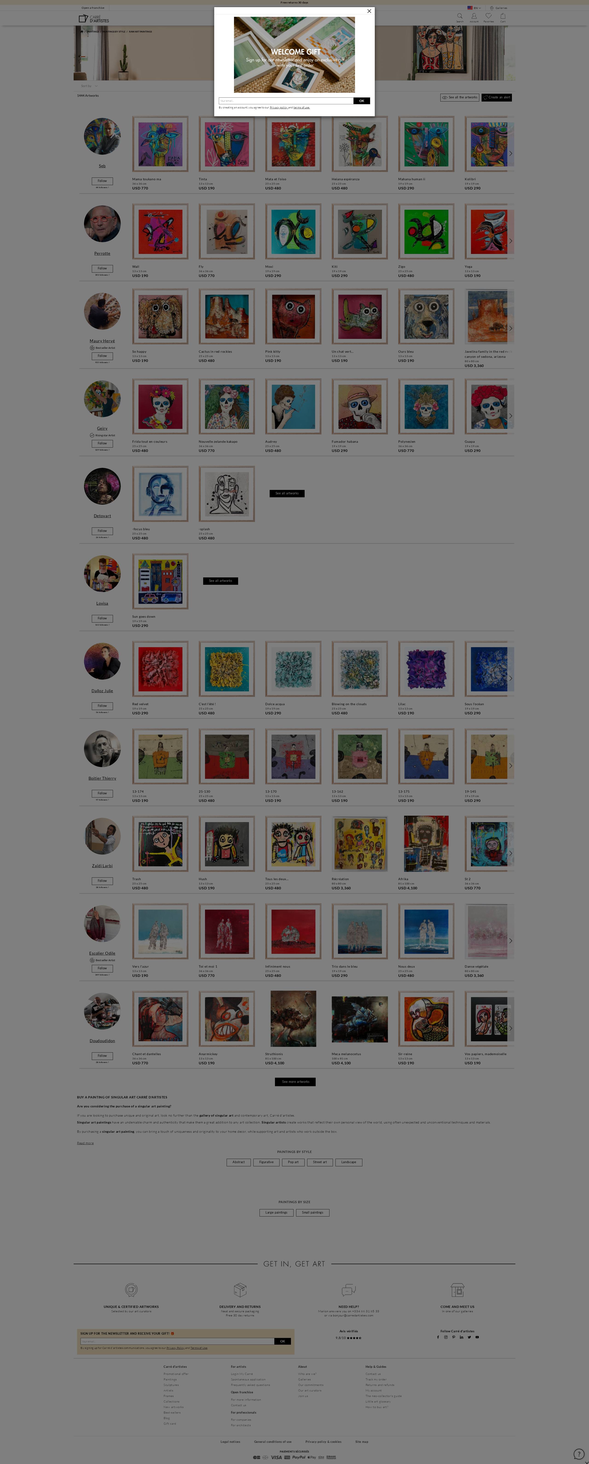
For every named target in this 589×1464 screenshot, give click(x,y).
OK (361, 101)
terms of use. (302, 107)
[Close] (369, 11)
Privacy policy (279, 107)
